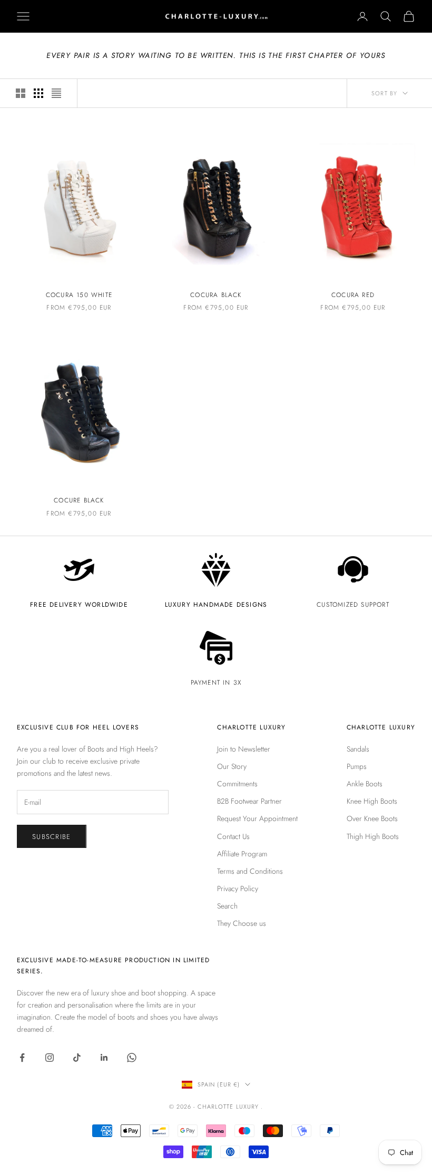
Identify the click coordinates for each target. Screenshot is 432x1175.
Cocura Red (353, 295)
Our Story (232, 766)
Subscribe (51, 837)
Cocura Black (215, 295)
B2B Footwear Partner (249, 801)
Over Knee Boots (372, 818)
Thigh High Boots (373, 836)
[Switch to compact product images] (56, 93)
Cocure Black (79, 500)
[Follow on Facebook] (22, 1057)
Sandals (358, 749)
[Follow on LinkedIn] (104, 1057)
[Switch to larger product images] (20, 93)
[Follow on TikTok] (77, 1057)
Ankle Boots (364, 783)
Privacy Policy (237, 888)
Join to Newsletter (243, 749)
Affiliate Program (242, 853)
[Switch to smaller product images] (38, 93)
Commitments (237, 783)
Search (227, 906)
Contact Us (233, 836)
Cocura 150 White (79, 295)
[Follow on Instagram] (49, 1057)
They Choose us (241, 923)
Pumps (357, 766)
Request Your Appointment (257, 818)
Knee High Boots (372, 801)
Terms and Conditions (250, 871)
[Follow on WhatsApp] (131, 1057)
